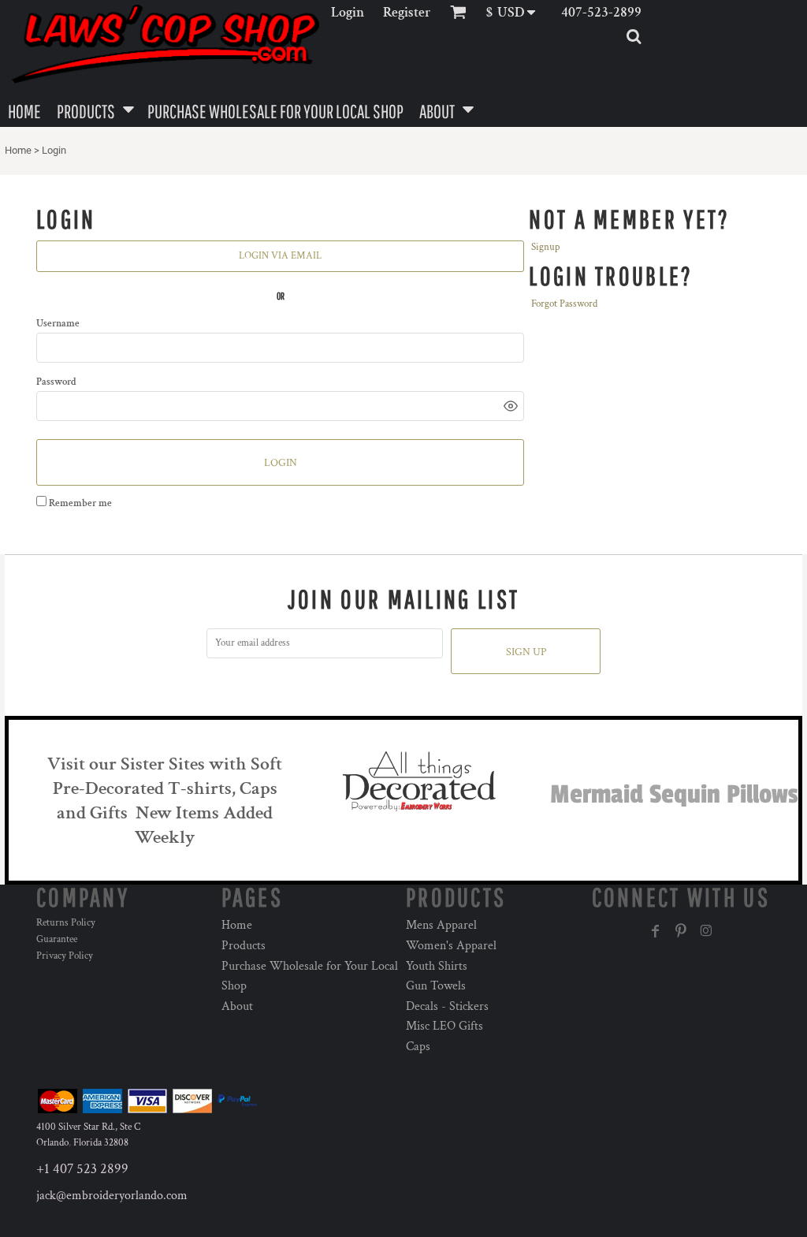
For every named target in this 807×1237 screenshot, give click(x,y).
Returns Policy (65, 923)
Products (243, 945)
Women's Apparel (451, 945)
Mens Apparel (441, 925)
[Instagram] (706, 931)
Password (56, 382)
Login (347, 12)
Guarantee (56, 939)
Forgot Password (564, 304)
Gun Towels (436, 986)
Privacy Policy (64, 956)
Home (18, 150)
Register (407, 12)
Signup (545, 247)
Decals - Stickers (447, 1006)
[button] (515, 12)
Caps (418, 1046)
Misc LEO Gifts (444, 1026)
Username (58, 323)
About (237, 1006)
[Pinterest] (681, 931)
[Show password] (510, 406)
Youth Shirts (436, 966)
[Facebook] (656, 931)
